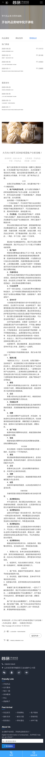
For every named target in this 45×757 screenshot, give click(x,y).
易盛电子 (6, 701)
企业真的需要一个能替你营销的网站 (17, 631)
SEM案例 (6, 694)
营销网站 (20, 712)
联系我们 (6, 720)
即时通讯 (20, 720)
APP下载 (33, 720)
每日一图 (6, 691)
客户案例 (33, 712)
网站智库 (19, 38)
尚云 (4, 698)
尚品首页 (6, 712)
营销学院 (33, 716)
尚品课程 (5, 38)
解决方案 (20, 716)
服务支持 (6, 716)
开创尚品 (6, 684)
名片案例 (6, 687)
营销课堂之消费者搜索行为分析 (16, 640)
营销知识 (33, 38)
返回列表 (34, 635)
